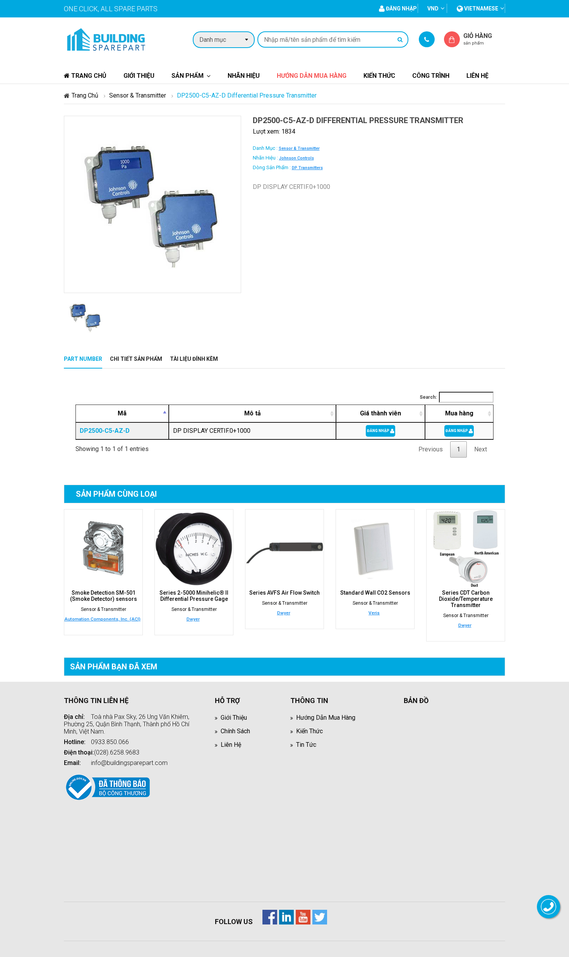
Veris (374, 613)
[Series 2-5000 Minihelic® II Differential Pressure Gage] (194, 548)
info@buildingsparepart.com (129, 763)
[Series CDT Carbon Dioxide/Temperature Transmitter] (466, 548)
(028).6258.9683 (116, 752)
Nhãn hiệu (244, 75)
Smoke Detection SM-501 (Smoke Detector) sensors (103, 596)
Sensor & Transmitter (137, 95)
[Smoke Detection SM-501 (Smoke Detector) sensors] (103, 548)
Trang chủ (88, 75)
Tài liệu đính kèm (194, 359)
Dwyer (193, 619)
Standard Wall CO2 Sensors (375, 593)
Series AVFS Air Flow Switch (284, 593)
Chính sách (235, 731)
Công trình (430, 75)
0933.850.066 (110, 742)
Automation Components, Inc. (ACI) (102, 619)
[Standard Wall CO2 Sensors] (375, 548)
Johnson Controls (296, 158)
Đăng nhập (378, 431)
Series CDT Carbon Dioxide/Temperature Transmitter (466, 599)
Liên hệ (477, 75)
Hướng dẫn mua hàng (311, 75)
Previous (430, 449)
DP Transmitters (307, 167)
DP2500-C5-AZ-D (105, 430)
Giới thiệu (138, 75)
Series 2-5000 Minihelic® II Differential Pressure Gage (193, 596)
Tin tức (306, 744)
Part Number (83, 359)
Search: (428, 397)
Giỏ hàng (477, 39)
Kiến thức (379, 75)
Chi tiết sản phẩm (136, 359)
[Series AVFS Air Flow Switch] (284, 548)
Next (480, 449)
